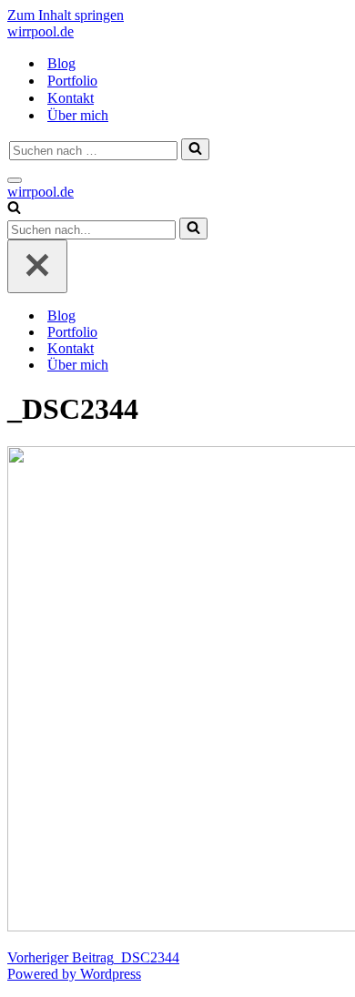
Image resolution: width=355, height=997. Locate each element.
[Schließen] (37, 266)
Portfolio (72, 80)
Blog (61, 63)
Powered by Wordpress (74, 974)
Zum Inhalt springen (65, 15)
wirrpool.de (40, 31)
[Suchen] (195, 149)
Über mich (77, 115)
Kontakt (70, 98)
